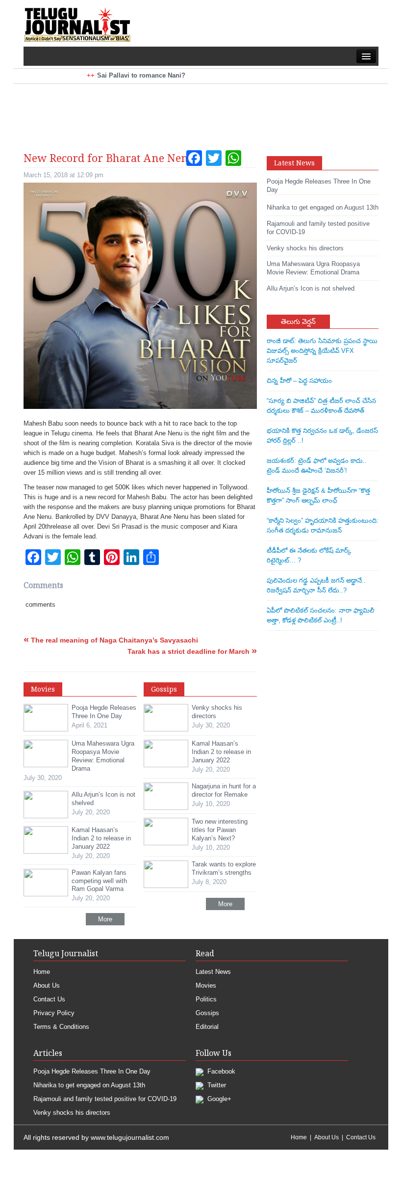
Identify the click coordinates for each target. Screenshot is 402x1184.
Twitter (215, 1085)
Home (41, 971)
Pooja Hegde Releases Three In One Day (92, 1071)
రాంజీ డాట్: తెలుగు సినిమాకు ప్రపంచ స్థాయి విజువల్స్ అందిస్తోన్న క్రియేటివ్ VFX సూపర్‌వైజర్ (322, 350)
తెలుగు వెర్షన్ (298, 321)
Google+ (218, 1099)
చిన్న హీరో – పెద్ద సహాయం (299, 380)
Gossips (207, 1013)
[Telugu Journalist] (77, 23)
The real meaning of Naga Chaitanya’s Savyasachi (111, 640)
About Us (46, 985)
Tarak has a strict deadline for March (192, 651)
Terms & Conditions (61, 1026)
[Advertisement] (201, 108)
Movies (206, 985)
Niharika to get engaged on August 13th (89, 1085)
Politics (206, 999)
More (105, 919)
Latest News (213, 971)
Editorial (207, 1026)
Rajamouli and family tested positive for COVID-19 (104, 1099)
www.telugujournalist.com (130, 1137)
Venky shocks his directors (71, 1112)
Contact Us (49, 999)
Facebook (220, 1071)
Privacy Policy (54, 1013)
